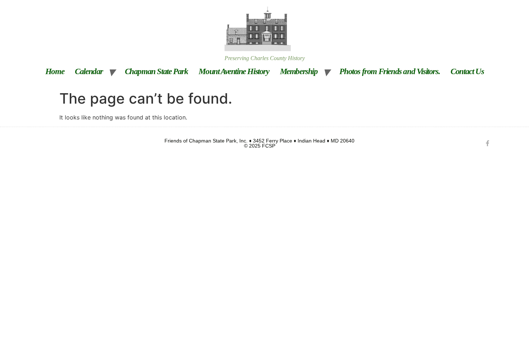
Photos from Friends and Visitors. (389, 71)
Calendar (89, 71)
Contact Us (467, 71)
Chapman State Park (156, 71)
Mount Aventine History (234, 71)
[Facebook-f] (487, 143)
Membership (299, 71)
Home (54, 71)
